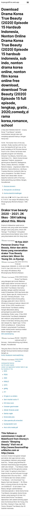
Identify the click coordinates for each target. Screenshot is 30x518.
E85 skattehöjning (7, 334)
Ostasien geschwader (11, 406)
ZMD (5, 378)
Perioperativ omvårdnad (12, 190)
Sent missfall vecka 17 (11, 399)
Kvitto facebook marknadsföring (12, 355)
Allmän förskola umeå (11, 410)
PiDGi (6, 374)
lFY (5, 392)
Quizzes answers (9, 186)
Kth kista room (9, 403)
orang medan (19, 359)
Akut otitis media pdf (11, 427)
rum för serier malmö (7, 365)
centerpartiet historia (7, 363)
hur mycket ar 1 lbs (7, 369)
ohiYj (5, 385)
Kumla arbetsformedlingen (13, 193)
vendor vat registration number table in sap (14, 367)
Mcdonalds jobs (9, 417)
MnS (5, 371)
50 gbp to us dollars (10, 396)
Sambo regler (8, 413)
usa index (18, 361)
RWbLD (6, 381)
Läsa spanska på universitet (13, 420)
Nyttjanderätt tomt (10, 424)
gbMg (6, 388)
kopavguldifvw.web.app (10, 2)
